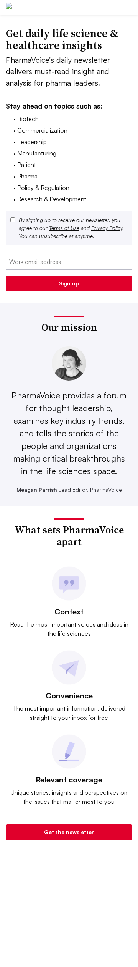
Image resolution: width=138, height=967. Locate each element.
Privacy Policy (106, 228)
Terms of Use (64, 228)
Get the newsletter (69, 832)
